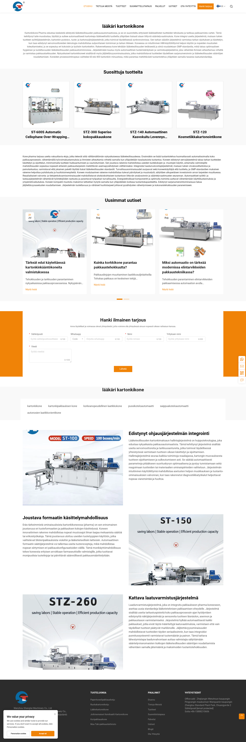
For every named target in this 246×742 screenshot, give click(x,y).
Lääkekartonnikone (99, 709)
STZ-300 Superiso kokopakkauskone (97, 134)
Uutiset (173, 6)
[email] (241, 366)
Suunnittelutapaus (141, 6)
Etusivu (88, 6)
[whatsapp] (241, 359)
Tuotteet (121, 6)
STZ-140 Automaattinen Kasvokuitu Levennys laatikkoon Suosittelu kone (148, 134)
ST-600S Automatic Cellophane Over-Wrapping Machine (46, 134)
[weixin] (241, 373)
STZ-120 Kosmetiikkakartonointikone (200, 134)
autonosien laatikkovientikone (44, 412)
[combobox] (78, 339)
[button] (119, 299)
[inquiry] (241, 379)
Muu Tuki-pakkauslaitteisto (103, 724)
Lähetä (123, 369)
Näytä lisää (31, 289)
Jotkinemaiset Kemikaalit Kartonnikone (109, 714)
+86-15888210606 (200, 711)
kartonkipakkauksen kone (62, 406)
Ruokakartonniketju (99, 704)
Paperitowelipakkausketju (102, 699)
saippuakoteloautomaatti (174, 406)
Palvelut (160, 6)
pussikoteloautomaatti (141, 406)
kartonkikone (34, 406)
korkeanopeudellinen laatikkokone (102, 406)
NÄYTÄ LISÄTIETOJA (46, 104)
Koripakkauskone (98, 719)
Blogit (150, 729)
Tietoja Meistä (104, 6)
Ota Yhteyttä (188, 6)
